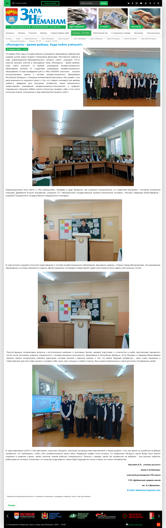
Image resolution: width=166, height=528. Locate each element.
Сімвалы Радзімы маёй (60, 33)
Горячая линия (50, 3)
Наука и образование (47, 38)
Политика (33, 33)
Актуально (10, 33)
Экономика (138, 33)
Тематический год (100, 33)
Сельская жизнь (153, 33)
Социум (18, 38)
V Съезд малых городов (120, 33)
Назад (11, 505)
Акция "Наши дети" (63, 38)
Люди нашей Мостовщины (148, 38)
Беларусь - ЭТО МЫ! (81, 33)
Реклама (21, 33)
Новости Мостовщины (113, 38)
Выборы (43, 33)
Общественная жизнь (31, 38)
